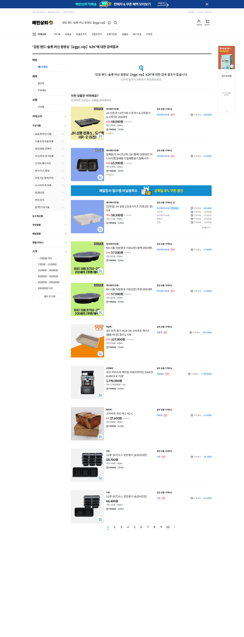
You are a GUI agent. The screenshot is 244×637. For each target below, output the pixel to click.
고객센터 (191, 12)
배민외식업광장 (38, 12)
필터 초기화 (49, 296)
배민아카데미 (68, 12)
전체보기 (205, 227)
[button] (199, 22)
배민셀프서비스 (54, 12)
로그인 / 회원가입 (204, 12)
